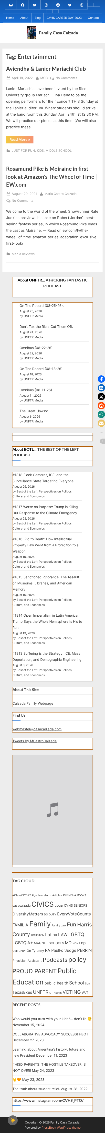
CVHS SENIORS (75, 905)
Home (10, 18)
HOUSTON (37, 935)
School (76, 983)
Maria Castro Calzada (60, 194)
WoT (85, 992)
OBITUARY (19, 951)
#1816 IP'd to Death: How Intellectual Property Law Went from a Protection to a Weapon (45, 545)
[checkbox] (13, 1120)
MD (68, 942)
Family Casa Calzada (58, 32)
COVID (59, 905)
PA (47, 950)
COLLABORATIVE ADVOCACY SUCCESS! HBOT (50, 1034)
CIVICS (43, 904)
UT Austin (55, 992)
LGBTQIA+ (22, 942)
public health (56, 983)
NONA (76, 943)
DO (46, 914)
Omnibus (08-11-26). (36, 390)
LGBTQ (76, 934)
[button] (101, 379)
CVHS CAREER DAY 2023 (64, 18)
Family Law (59, 925)
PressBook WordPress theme (61, 1127)
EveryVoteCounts (74, 913)
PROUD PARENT (34, 971)
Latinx (51, 934)
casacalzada (21, 905)
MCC (44, 78)
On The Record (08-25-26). (42, 305)
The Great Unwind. (34, 411)
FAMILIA (20, 924)
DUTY (52, 914)
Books (81, 895)
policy (77, 959)
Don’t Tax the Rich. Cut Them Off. (46, 326)
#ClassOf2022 (21, 895)
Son (87, 983)
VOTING (72, 992)
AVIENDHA (69, 895)
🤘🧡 (16, 1079)
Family (40, 924)
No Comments (66, 78)
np (83, 943)
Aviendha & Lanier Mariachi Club (46, 68)
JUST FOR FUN (23, 150)
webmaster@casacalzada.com (37, 729)
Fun (71, 924)
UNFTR (40, 992)
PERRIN (84, 950)
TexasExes (22, 992)
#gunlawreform (41, 895)
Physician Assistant (27, 961)
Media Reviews (23, 254)
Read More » (21, 140)
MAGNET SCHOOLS (49, 943)
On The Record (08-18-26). (41, 369)
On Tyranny (35, 951)
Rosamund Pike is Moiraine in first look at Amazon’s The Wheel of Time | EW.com (51, 176)
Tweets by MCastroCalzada (34, 741)
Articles (57, 895)
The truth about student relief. (36, 1089)
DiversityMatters (27, 914)
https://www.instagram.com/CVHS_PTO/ (48, 1100)
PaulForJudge (63, 950)
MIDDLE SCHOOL (59, 150)
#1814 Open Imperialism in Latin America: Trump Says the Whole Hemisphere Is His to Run (47, 621)
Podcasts (55, 959)
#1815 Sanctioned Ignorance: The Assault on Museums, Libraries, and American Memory (45, 583)
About (24, 18)
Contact (93, 18)
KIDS (40, 150)
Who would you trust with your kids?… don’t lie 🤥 (52, 1019)
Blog (37, 18)
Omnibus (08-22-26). (36, 348)
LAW (62, 934)
